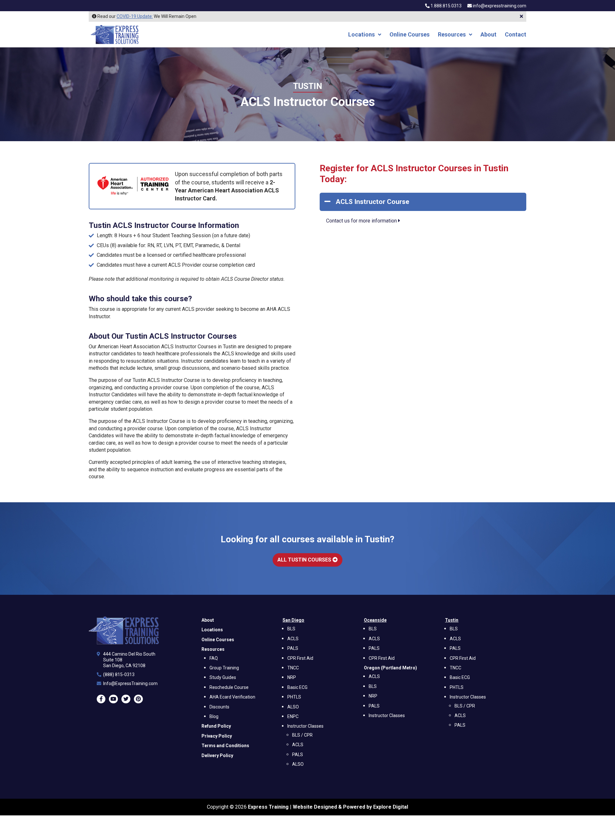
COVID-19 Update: (135, 16)
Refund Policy (216, 726)
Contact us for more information (362, 221)
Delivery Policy (217, 755)
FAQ (213, 658)
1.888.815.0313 (446, 6)
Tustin (307, 86)
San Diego (293, 620)
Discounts (219, 706)
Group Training (224, 667)
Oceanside (375, 620)
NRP (291, 677)
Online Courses (410, 35)
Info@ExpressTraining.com (130, 683)
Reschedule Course (229, 687)
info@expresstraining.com (499, 6)
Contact (515, 35)
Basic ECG (297, 687)
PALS (292, 648)
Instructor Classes (305, 726)
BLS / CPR (302, 735)
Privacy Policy (216, 736)
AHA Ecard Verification (232, 697)
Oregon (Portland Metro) (390, 667)
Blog (213, 716)
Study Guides (222, 677)
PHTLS (294, 697)
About (488, 35)
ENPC (293, 716)
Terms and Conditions (225, 745)
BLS (291, 629)
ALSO (293, 706)
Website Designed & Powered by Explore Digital (350, 807)
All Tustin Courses (304, 560)
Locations (361, 35)
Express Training (268, 807)
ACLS (293, 638)
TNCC (293, 667)
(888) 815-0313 (119, 674)
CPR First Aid (300, 658)
